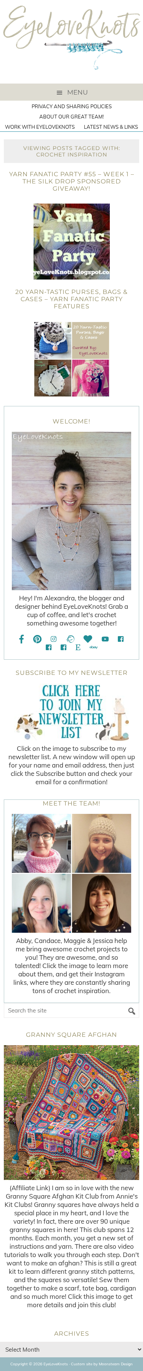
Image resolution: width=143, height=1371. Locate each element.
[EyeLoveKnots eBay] (94, 647)
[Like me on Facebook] (21, 639)
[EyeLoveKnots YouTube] (105, 639)
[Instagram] (53, 639)
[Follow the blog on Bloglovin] (88, 639)
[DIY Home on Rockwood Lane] (48, 647)
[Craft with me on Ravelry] (70, 639)
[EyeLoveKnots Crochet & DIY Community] (121, 639)
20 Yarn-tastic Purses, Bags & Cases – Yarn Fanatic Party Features (71, 299)
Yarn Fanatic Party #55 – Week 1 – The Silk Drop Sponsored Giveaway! (71, 181)
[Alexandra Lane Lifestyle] (63, 647)
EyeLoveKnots (71, 42)
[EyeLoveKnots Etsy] (78, 647)
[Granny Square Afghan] (71, 1112)
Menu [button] (77, 92)
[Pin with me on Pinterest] (37, 639)
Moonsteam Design (116, 1364)
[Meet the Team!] (71, 873)
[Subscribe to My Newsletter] (71, 712)
